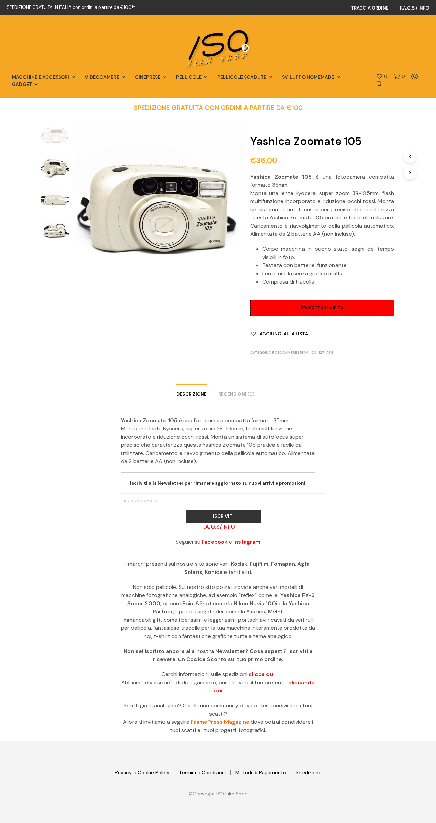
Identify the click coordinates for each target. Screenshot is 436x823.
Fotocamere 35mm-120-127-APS (302, 352)
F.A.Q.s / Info (414, 8)
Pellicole (189, 77)
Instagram (246, 541)
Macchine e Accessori (40, 77)
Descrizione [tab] (191, 394)
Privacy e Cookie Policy (142, 772)
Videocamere (102, 77)
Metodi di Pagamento (260, 772)
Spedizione (309, 772)
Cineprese (147, 77)
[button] (381, 76)
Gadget (22, 84)
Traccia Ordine (370, 8)
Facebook (215, 541)
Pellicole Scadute (241, 77)
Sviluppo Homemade (308, 77)
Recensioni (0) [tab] (236, 394)
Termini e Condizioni (202, 772)
